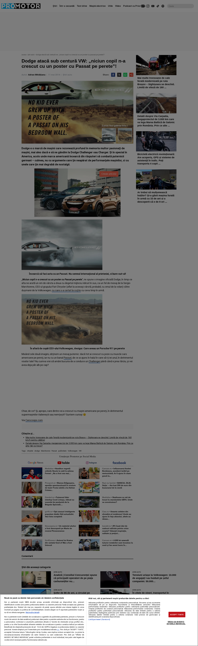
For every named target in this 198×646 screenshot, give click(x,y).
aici (58, 630)
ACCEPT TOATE (177, 614)
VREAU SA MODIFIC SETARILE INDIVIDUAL (176, 623)
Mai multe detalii (32, 612)
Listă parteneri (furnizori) (99, 619)
